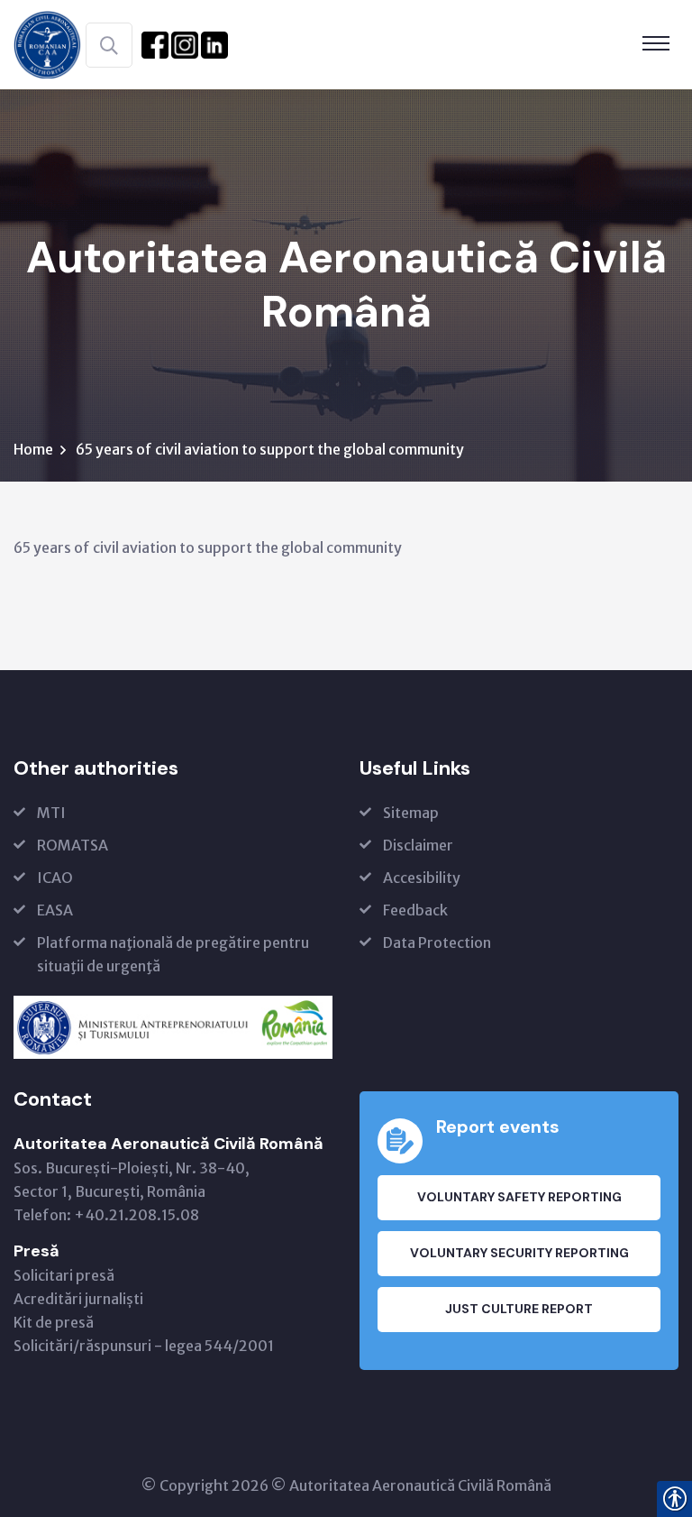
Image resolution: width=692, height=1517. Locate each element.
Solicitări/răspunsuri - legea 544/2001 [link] (144, 1346)
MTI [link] (51, 813)
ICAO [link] (55, 878)
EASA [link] (55, 910)
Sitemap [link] (411, 813)
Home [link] (33, 449)
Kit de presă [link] (54, 1322)
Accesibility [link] (421, 878)
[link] (47, 43)
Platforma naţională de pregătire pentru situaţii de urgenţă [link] (173, 954)
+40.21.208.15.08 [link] (136, 1215)
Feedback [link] (415, 910)
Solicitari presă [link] (64, 1275)
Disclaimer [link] (418, 845)
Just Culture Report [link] (519, 1309)
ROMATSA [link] (72, 845)
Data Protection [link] (437, 942)
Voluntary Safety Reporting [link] (519, 1197)
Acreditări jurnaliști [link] (78, 1299)
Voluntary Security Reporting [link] (519, 1253)
